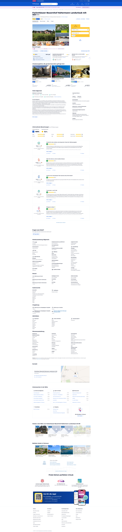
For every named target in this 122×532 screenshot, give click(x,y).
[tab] (75, 25)
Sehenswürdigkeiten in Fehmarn (39, 402)
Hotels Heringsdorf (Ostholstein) (55, 464)
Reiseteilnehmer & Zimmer (76, 31)
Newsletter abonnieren (37, 517)
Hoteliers (48, 510)
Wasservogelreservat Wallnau (39, 394)
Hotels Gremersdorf (70, 463)
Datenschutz (64, 514)
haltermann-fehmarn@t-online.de (41, 375)
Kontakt (34, 512)
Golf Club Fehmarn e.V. (57, 396)
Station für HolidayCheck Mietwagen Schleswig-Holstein (60, 311)
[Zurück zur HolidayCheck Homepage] (35, 4)
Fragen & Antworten (36, 514)
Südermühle (74, 394)
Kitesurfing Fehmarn (56, 392)
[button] (43, 32)
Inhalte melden (35, 526)
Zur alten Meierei (75, 400)
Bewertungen (42, 21)
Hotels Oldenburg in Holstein (71, 464)
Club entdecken (78, 7)
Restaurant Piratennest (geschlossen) (78, 396)
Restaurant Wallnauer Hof (76, 392)
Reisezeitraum (74, 28)
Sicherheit (63, 524)
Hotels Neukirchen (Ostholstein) (55, 463)
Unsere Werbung (78, 512)
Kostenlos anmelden (85, 7)
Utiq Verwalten (64, 517)
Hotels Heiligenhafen (70, 462)
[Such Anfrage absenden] (56, 4)
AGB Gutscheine (64, 521)
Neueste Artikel (78, 519)
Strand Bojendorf (36, 392)
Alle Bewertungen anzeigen (60, 222)
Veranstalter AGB (64, 510)
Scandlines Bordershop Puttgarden (59, 412)
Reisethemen (78, 517)
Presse (77, 514)
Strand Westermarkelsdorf (38, 398)
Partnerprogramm (50, 514)
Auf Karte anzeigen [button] (64, 16)
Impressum (63, 526)
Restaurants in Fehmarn (76, 402)
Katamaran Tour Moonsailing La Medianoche (60, 398)
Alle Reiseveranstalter (36, 524)
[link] (72, 4)
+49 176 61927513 (38, 377)
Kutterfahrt (55, 400)
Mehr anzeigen (34, 116)
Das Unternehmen (79, 510)
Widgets (48, 512)
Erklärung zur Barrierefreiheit (66, 522)
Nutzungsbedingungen (65, 512)
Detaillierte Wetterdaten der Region (61, 471)
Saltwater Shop (55, 409)
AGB (62, 519)
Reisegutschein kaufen (37, 519)
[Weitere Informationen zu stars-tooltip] (39, 14)
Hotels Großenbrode (53, 462)
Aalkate (73, 398)
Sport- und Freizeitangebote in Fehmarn (60, 402)
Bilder (48, 21)
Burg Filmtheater (36, 409)
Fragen (52, 21)
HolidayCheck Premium (37, 521)
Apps (34, 522)
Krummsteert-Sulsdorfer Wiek (39, 400)
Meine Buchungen (36, 510)
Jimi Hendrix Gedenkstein (38, 396)
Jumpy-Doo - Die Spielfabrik (57, 394)
